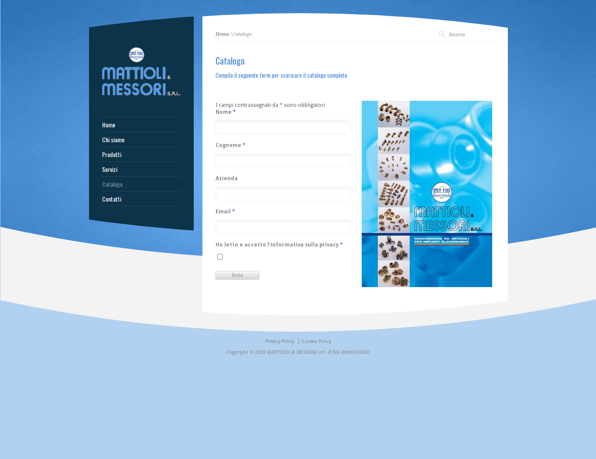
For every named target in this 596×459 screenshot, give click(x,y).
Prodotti (111, 154)
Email (225, 212)
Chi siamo (113, 140)
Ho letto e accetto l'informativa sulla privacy (279, 245)
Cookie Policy (316, 341)
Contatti (111, 199)
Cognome (231, 145)
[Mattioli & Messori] (141, 95)
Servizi (109, 169)
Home (222, 34)
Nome (226, 112)
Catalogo (112, 184)
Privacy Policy (279, 341)
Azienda (227, 179)
